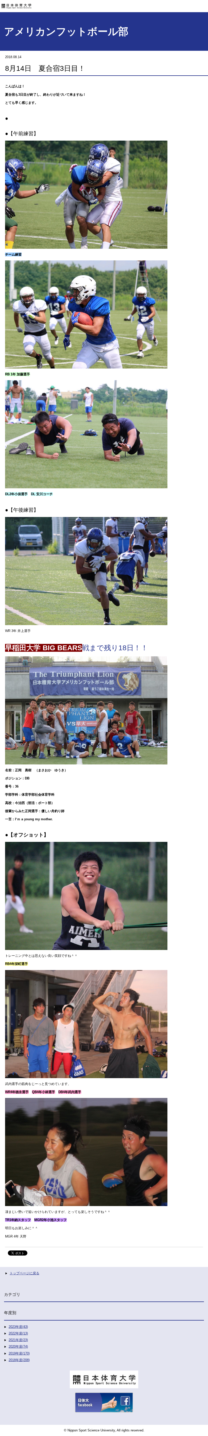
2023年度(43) (18, 1327)
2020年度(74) (18, 1346)
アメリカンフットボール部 (66, 31)
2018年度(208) (19, 1360)
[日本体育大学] (104, 4)
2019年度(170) (19, 1353)
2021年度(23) (18, 1340)
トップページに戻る (24, 1273)
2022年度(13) (18, 1333)
